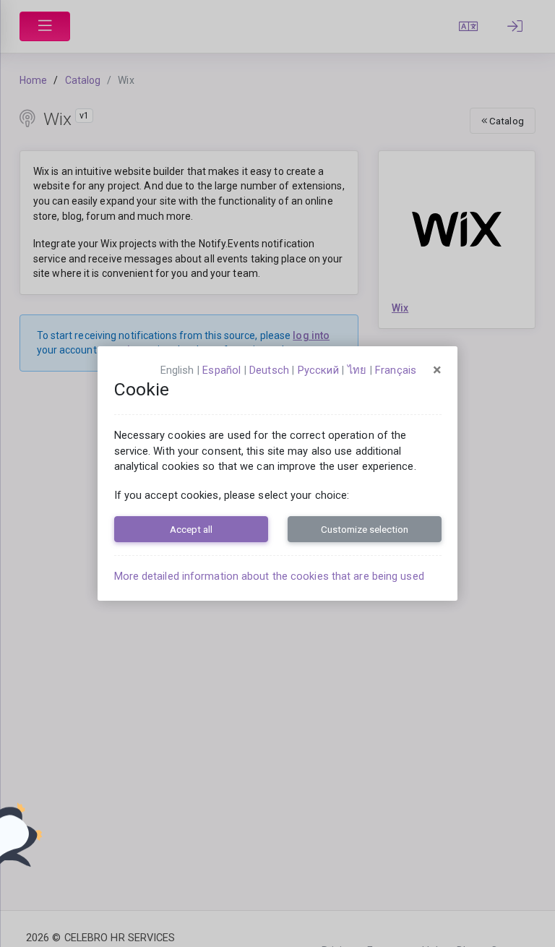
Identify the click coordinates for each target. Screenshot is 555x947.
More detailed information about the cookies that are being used (269, 576)
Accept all (191, 529)
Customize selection (364, 529)
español (221, 370)
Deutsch (269, 370)
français (395, 370)
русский (318, 370)
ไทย (357, 370)
